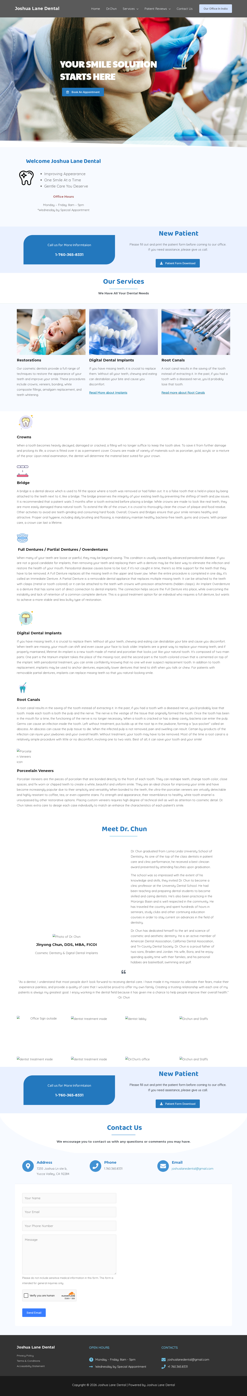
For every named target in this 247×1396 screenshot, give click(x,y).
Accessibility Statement (31, 1366)
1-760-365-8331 (69, 254)
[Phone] (95, 1166)
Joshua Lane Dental (37, 8)
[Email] (163, 1166)
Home (95, 9)
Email (177, 1162)
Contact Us (185, 9)
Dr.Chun (111, 9)
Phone (110, 1162)
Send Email (34, 1312)
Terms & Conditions (28, 1360)
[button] (215, 8)
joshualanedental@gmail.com (192, 1168)
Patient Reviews (155, 9)
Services (129, 9)
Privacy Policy (25, 1355)
